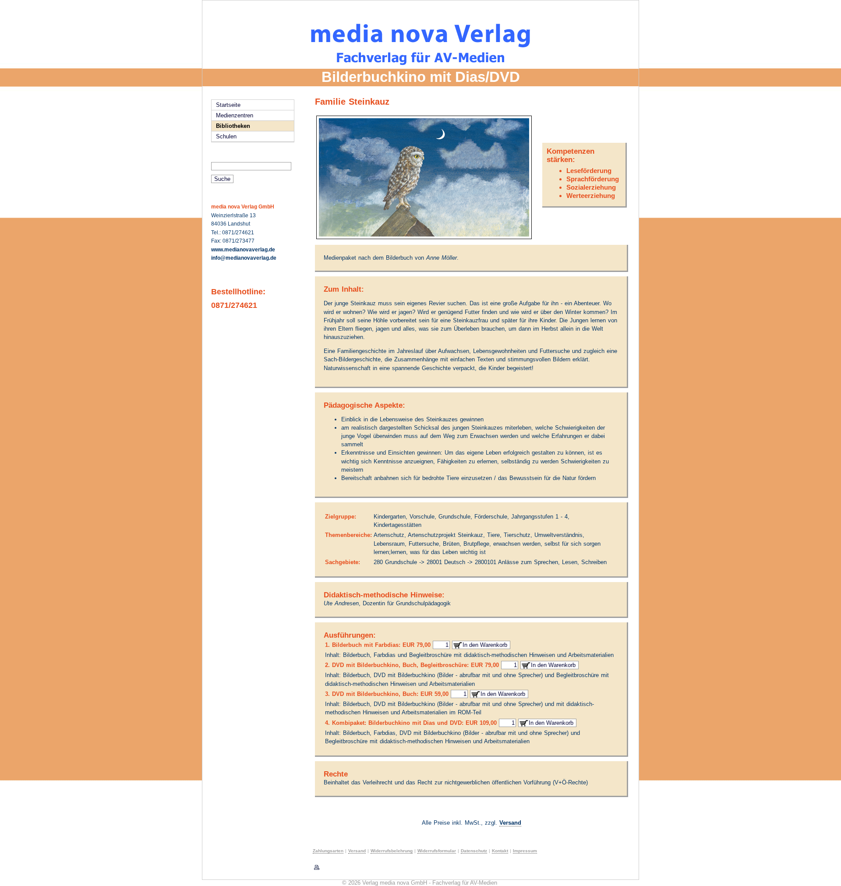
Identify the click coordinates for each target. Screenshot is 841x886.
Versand (510, 822)
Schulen (226, 136)
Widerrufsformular (436, 850)
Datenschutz (474, 850)
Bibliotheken (233, 126)
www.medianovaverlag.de (243, 249)
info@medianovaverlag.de (243, 258)
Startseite (228, 105)
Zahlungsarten (328, 850)
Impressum (525, 850)
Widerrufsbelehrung (392, 850)
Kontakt (500, 850)
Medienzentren (234, 115)
